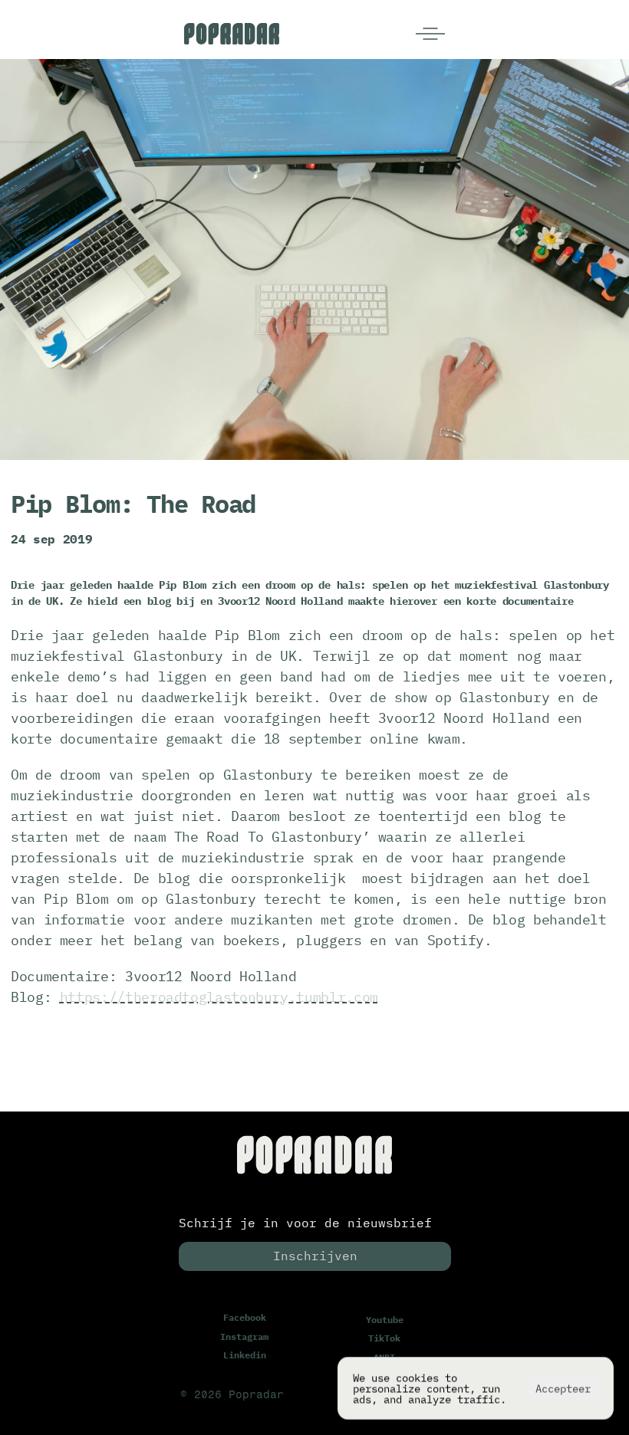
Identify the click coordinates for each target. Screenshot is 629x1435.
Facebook (244, 1317)
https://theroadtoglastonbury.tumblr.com (219, 997)
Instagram (244, 1335)
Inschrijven (315, 1255)
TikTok (384, 1338)
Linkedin (244, 1355)
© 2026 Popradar (232, 1394)
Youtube (384, 1319)
